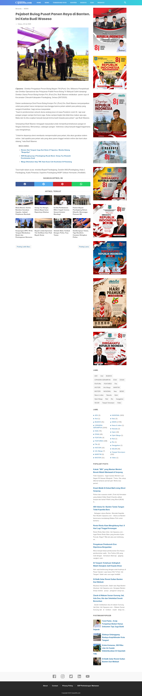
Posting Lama (84, 247)
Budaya (83, 2)
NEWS (122, 391)
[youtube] (87, 678)
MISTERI (98, 391)
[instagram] (62, 678)
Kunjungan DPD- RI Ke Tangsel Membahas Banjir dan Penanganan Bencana (24, 234)
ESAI (115, 380)
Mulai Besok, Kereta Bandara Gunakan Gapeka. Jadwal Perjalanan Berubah (23, 211)
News (47, 2)
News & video (99, 395)
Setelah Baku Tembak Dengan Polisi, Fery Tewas (62, 233)
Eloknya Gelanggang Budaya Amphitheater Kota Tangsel (113, 637)
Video (119, 403)
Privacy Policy (67, 686)
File (116, 384)
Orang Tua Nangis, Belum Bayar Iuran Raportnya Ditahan (42, 210)
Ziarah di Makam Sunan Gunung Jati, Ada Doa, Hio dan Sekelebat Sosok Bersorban (108, 598)
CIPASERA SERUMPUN (102, 380)
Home (39, 2)
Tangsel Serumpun (108, 403)
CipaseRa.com (75, 693)
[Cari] (125, 3)
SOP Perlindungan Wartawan (88, 686)
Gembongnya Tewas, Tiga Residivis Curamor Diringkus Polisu (81, 234)
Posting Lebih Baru (23, 247)
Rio (112, 399)
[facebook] (25, 184)
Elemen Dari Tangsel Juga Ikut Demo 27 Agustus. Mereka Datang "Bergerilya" (45, 151)
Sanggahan (119, 399)
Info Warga (106, 387)
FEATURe (98, 384)
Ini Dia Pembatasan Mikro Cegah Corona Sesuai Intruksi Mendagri (61, 211)
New (115, 391)
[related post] (24, 200)
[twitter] (43, 184)
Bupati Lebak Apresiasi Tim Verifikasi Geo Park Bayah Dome (43, 233)
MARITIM (116, 387)
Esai (92, 2)
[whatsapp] (81, 184)
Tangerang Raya (60, 2)
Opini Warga (98, 399)
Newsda (108, 395)
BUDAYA (109, 376)
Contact (55, 686)
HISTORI (97, 387)
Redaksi (101, 2)
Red (106, 399)
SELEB (97, 403)
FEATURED (108, 384)
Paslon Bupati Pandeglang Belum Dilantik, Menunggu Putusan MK (80, 211)
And (102, 376)
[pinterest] (62, 184)
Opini (116, 395)
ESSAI (122, 380)
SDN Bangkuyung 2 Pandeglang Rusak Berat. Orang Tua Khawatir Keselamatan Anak (46, 157)
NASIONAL (107, 391)
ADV (96, 376)
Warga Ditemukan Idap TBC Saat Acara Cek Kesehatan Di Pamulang (46, 162)
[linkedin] (79, 678)
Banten (73, 2)
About (45, 686)
